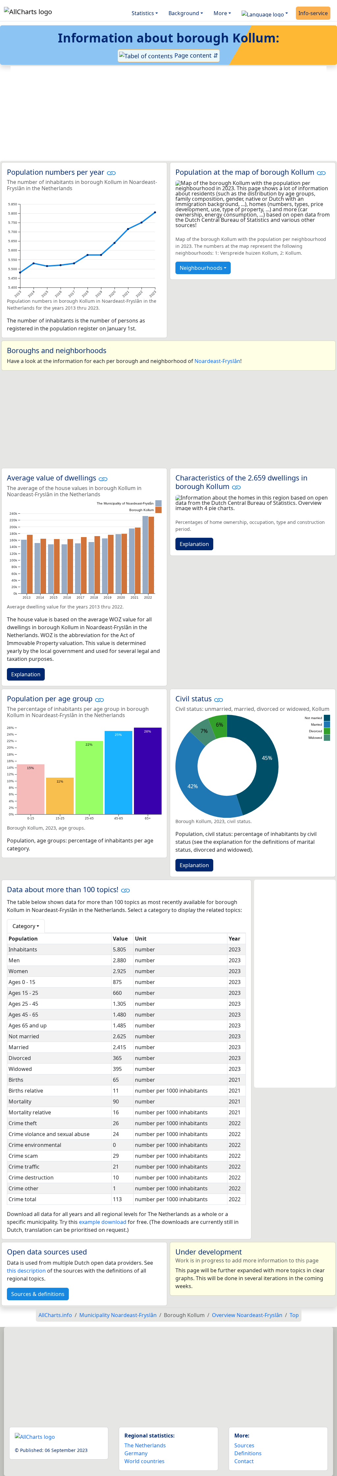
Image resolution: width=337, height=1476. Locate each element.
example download (102, 1222)
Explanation (25, 674)
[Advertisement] (168, 113)
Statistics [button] (143, 13)
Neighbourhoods (201, 268)
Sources (244, 1445)
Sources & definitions (38, 1294)
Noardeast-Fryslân (217, 361)
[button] (265, 13)
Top (294, 1315)
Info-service (313, 13)
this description (26, 1270)
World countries (144, 1461)
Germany (135, 1453)
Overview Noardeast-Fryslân (247, 1315)
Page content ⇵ (195, 55)
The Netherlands (145, 1445)
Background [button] (183, 13)
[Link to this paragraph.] (111, 172)
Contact (244, 1461)
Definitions (248, 1453)
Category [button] (24, 926)
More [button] (220, 13)
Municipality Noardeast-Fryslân (118, 1315)
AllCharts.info (55, 1315)
